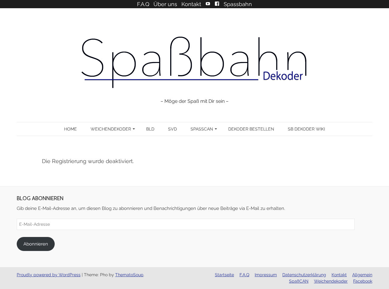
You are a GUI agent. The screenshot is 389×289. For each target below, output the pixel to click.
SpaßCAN (202, 129)
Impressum (266, 274)
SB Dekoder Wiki (306, 129)
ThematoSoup (129, 274)
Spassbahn (238, 4)
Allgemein (362, 274)
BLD (150, 129)
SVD (172, 129)
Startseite (224, 274)
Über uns (165, 4)
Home (70, 129)
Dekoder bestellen (251, 129)
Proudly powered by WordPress (49, 274)
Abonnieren (35, 244)
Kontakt (191, 4)
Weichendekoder (111, 129)
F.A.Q (143, 4)
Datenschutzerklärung (304, 274)
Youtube (207, 3)
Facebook (217, 3)
